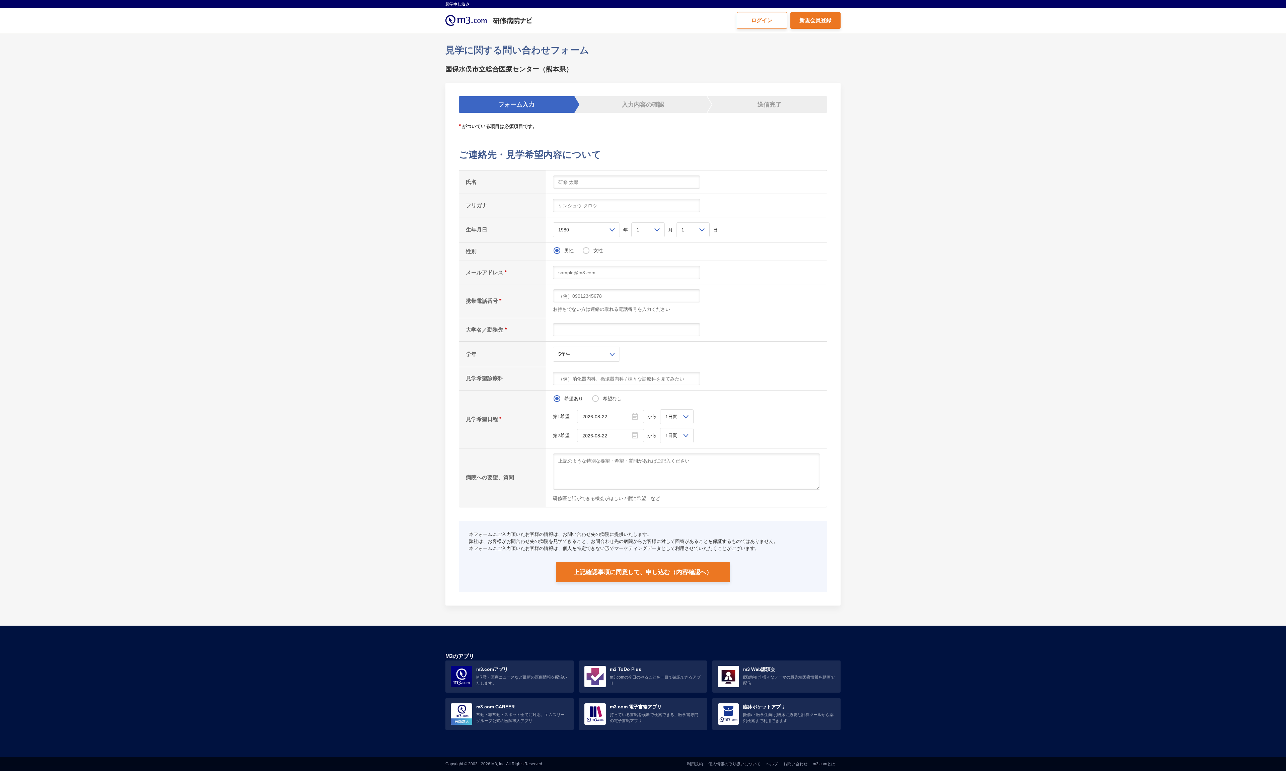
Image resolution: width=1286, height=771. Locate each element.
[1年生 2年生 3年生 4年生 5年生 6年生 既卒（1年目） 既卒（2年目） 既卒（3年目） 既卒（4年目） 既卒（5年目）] (586, 354)
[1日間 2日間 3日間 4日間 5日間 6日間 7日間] (677, 416)
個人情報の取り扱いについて (734, 764)
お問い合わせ (795, 764)
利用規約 (695, 764)
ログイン (762, 20)
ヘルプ (772, 764)
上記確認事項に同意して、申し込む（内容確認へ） (643, 572)
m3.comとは (824, 764)
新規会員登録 (815, 20)
